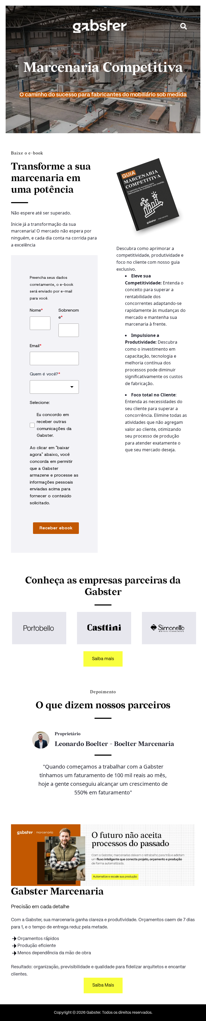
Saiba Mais (103, 985)
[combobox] (54, 387)
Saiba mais (103, 659)
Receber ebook (55, 528)
